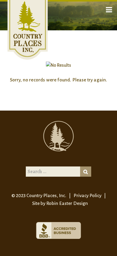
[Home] (28, 29)
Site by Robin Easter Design (60, 203)
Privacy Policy (87, 195)
